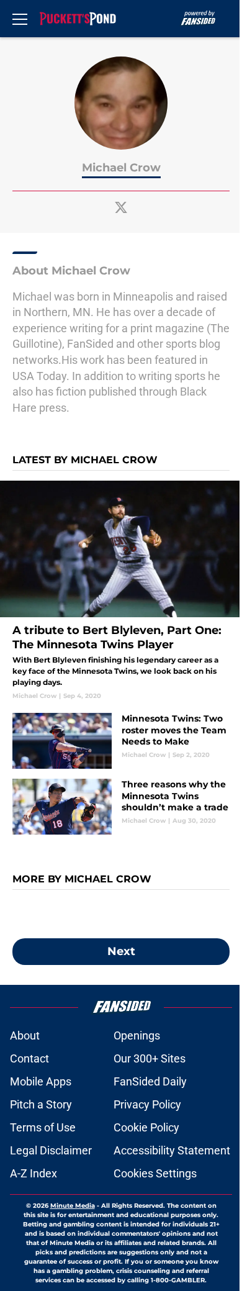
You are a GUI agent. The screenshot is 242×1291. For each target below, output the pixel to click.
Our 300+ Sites (150, 1058)
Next (121, 951)
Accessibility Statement (172, 1150)
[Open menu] (19, 18)
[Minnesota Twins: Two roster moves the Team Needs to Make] (121, 741)
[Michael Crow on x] (121, 207)
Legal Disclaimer (51, 1150)
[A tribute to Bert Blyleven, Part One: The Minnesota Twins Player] (121, 590)
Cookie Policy (146, 1127)
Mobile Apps (40, 1081)
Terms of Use (43, 1127)
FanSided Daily (150, 1081)
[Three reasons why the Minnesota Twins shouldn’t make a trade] (121, 807)
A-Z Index (33, 1173)
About (25, 1035)
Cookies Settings (155, 1173)
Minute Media (72, 1206)
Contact (29, 1058)
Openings (137, 1035)
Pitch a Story (41, 1104)
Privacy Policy (147, 1104)
